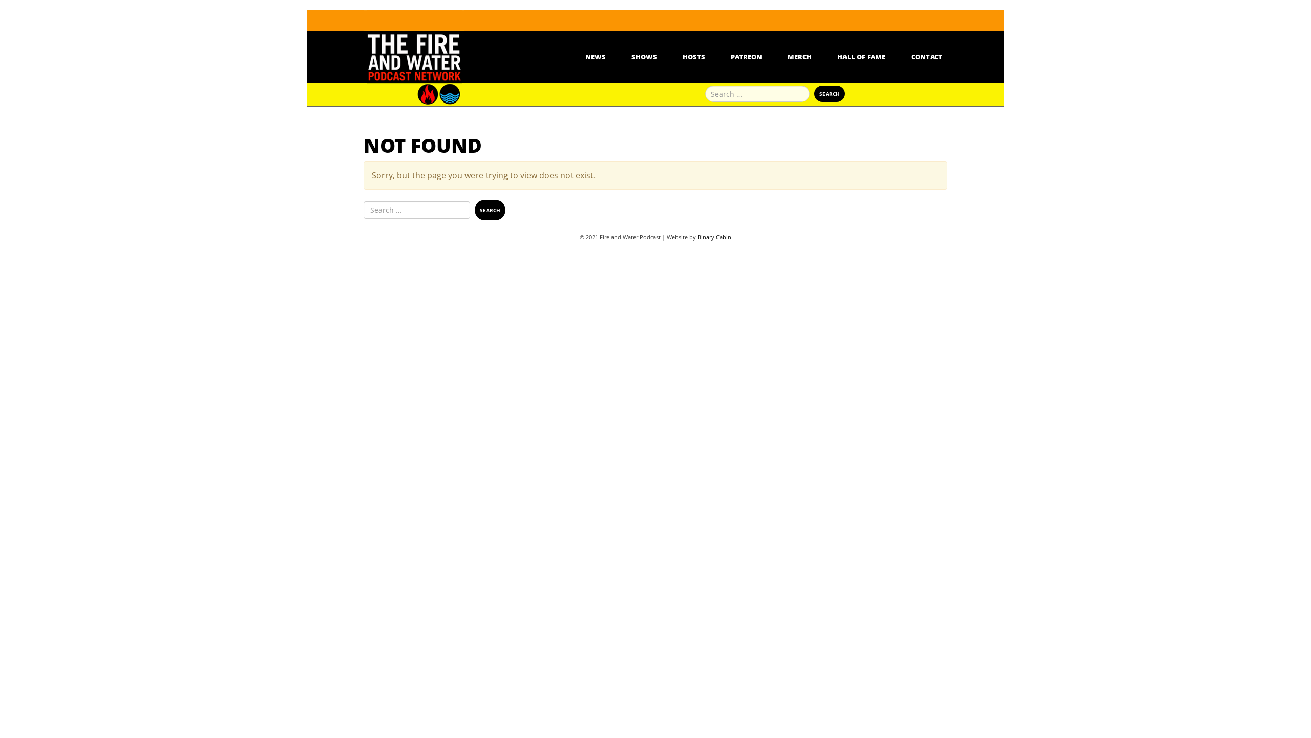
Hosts (694, 56)
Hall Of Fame (861, 56)
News (595, 56)
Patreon (746, 56)
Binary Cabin (714, 237)
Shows (644, 56)
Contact (926, 56)
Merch (800, 56)
